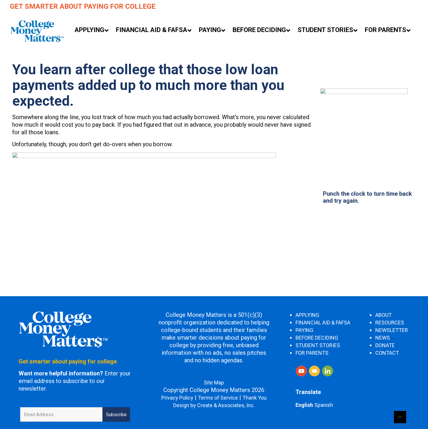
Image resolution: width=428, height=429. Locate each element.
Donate (385, 345)
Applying (307, 315)
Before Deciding (317, 338)
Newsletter (391, 330)
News (382, 338)
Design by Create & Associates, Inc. (214, 405)
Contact (387, 353)
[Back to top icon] (400, 417)
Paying (304, 330)
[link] (364, 132)
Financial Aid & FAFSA (323, 322)
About (383, 315)
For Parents (312, 353)
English (304, 405)
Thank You (255, 398)
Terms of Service (218, 398)
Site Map (214, 382)
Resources (389, 322)
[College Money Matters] (37, 30)
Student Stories (318, 345)
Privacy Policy (177, 398)
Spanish (323, 405)
